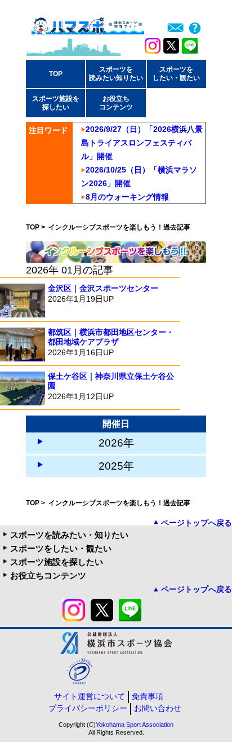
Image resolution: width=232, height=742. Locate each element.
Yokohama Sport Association (134, 724)
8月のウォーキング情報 (127, 196)
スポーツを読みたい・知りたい (69, 535)
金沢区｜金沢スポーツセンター (103, 288)
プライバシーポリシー (87, 708)
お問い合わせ (157, 708)
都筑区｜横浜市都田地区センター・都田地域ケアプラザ (111, 337)
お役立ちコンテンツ (48, 575)
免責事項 (147, 696)
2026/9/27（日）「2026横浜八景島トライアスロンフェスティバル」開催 (142, 143)
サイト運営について (89, 696)
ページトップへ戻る (196, 522)
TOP (56, 74)
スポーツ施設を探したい (56, 562)
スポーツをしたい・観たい (60, 548)
